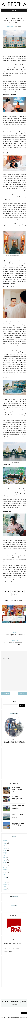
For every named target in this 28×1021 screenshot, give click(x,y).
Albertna (8, 26)
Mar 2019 (5, 852)
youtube (24, 1001)
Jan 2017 (5, 888)
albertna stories (12, 27)
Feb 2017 (5, 886)
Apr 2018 (5, 862)
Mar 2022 (5, 840)
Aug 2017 (5, 876)
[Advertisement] (14, 763)
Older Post (22, 693)
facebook (14, 1004)
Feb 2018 (5, 865)
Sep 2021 (5, 842)
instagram (6, 1001)
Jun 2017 (5, 879)
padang (6, 951)
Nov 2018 (5, 854)
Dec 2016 (5, 889)
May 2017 (5, 881)
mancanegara (16, 948)
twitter (15, 1001)
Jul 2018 (5, 857)
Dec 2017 (5, 869)
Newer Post (7, 693)
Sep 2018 (5, 855)
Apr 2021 (5, 843)
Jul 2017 (5, 877)
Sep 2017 (5, 874)
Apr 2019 (5, 850)
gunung (9, 946)
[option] (14, 614)
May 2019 (5, 848)
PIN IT (15, 594)
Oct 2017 (5, 872)
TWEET (14, 591)
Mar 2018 (5, 864)
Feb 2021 (5, 845)
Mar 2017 (5, 884)
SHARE (8, 591)
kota (5, 948)
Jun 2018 (5, 859)
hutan (14, 946)
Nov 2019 (5, 847)
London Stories (7, 943)
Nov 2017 (5, 871)
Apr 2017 (5, 882)
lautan (9, 948)
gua (5, 946)
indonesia (20, 946)
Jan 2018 (5, 867)
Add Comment (19, 26)
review (18, 27)
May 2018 (5, 860)
